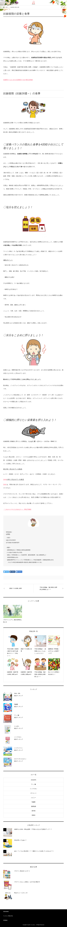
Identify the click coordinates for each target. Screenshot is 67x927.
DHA (4, 484)
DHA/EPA (33, 780)
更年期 (33, 810)
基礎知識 (33, 806)
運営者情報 (6, 911)
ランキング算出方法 (8, 916)
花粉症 (33, 815)
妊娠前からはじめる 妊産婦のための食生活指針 (18, 80)
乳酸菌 (33, 802)
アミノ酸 (33, 784)
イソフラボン (33, 788)
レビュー (33, 797)
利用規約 (5, 920)
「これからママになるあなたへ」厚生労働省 (17, 509)
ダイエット (33, 793)
